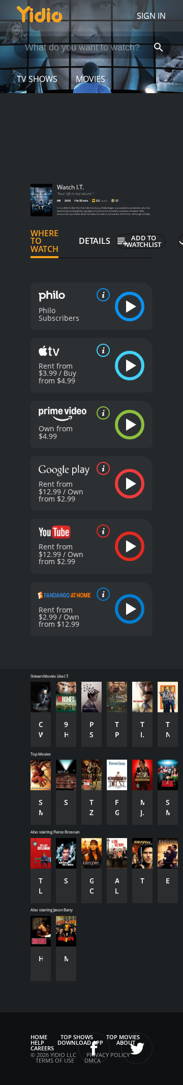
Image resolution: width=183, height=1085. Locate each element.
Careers (42, 1048)
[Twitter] (136, 1048)
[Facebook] (94, 1048)
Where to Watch (44, 241)
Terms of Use (55, 1060)
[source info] (101, 294)
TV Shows (37, 79)
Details (94, 240)
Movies (90, 79)
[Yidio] (40, 16)
